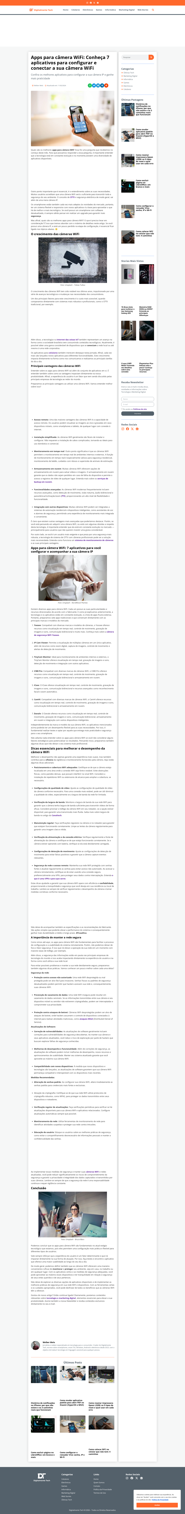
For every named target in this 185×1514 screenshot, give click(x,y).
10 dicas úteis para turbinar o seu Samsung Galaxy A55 (127, 310)
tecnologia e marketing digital (61, 1298)
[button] (153, 9)
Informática (110, 10)
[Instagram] (87, 2)
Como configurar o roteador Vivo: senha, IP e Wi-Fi (72, 1454)
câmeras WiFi (92, 1171)
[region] (157, 1500)
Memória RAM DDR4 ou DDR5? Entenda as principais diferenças (146, 311)
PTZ (63, 496)
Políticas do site (140, 409)
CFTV (72, 197)
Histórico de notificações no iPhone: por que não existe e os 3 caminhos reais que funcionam (43, 1406)
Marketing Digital (127, 10)
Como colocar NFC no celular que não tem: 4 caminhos (99, 1451)
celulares (53, 352)
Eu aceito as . (135, 409)
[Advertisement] (92, 31)
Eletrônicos (88, 10)
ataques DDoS (86, 1019)
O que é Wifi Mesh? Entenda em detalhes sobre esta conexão (127, 367)
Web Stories (143, 10)
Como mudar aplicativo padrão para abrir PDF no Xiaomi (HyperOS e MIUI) (72, 1402)
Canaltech (57, 815)
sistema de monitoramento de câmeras (94, 540)
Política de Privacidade (160, 1500)
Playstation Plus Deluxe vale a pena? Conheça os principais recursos (146, 367)
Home (65, 10)
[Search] (151, 57)
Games (99, 10)
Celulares (75, 10)
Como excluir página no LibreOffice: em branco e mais (43, 1454)
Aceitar (157, 1505)
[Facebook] (90, 2)
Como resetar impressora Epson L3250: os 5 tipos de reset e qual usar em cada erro (101, 1406)
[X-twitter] (94, 2)
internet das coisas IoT (68, 339)
